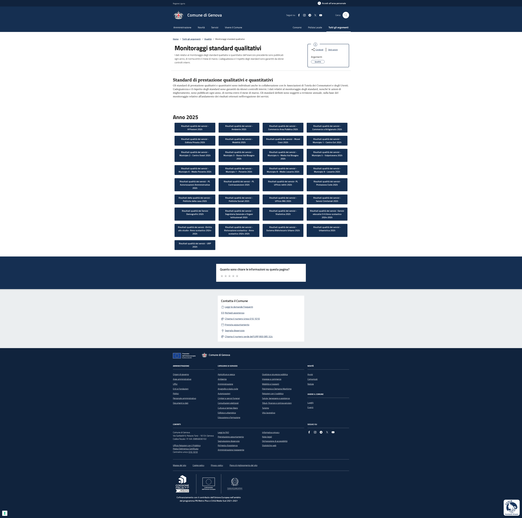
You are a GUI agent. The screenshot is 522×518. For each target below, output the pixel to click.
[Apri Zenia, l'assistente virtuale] (512, 508)
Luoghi (310, 402)
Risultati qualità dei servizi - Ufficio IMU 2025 (283, 199)
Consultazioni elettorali (228, 403)
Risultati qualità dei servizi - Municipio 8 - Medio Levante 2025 (283, 170)
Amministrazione (182, 27)
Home (175, 39)
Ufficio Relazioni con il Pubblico (187, 445)
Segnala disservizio (235, 330)
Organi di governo (181, 374)
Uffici (175, 384)
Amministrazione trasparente (231, 449)
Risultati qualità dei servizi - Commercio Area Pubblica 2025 (283, 127)
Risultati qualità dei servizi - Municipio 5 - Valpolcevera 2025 (327, 153)
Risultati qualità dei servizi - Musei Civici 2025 (283, 140)
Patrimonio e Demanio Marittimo (276, 388)
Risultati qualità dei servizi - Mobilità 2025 (239, 140)
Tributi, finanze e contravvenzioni (277, 403)
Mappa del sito (179, 465)
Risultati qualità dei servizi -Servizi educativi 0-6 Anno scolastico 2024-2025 (327, 214)
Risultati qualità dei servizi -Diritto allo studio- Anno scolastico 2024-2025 (195, 230)
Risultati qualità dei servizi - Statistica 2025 (283, 212)
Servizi (214, 27)
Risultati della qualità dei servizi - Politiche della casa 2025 (195, 199)
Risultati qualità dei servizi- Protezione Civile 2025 (327, 183)
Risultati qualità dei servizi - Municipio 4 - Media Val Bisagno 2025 (283, 155)
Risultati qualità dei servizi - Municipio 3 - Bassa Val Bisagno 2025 (238, 155)
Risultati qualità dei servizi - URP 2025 (195, 245)
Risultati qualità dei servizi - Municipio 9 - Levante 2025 (327, 170)
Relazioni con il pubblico (272, 393)
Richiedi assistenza (234, 313)
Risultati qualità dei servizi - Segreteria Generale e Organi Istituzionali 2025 (239, 214)
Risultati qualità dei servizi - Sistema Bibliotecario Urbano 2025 (283, 228)
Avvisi (310, 374)
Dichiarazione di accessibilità (274, 441)
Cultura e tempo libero (228, 408)
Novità (201, 27)
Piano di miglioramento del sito (243, 465)
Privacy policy (217, 465)
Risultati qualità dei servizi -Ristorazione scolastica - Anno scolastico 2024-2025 (239, 230)
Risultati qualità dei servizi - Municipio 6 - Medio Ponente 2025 (195, 170)
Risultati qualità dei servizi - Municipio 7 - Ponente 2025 (239, 170)
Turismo (265, 408)
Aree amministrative (182, 379)
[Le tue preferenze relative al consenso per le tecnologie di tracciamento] (4, 513)
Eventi (310, 407)
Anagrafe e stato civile (228, 388)
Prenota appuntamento (237, 324)
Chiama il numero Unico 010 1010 (242, 319)
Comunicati (312, 379)
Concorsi (297, 27)
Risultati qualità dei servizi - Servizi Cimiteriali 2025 (327, 199)
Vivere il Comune (233, 27)
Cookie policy (198, 465)
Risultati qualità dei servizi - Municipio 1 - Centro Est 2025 (327, 140)
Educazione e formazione (229, 417)
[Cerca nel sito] (346, 15)
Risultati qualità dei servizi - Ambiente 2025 (239, 127)
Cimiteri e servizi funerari (229, 398)
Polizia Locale (315, 27)
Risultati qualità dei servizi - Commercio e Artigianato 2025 (327, 127)
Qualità (208, 39)
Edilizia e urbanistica (227, 412)
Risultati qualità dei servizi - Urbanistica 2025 (327, 228)
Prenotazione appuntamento (231, 436)
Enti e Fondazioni (180, 388)
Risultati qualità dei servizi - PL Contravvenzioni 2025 (239, 183)
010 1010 (193, 452)
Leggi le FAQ (223, 432)
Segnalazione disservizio (229, 441)
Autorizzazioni (224, 393)
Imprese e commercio (271, 379)
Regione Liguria (179, 3)
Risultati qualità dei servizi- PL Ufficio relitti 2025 (283, 183)
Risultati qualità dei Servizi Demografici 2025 (195, 212)
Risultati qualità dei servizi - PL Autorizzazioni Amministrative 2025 (195, 185)
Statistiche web (269, 445)
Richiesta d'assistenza (228, 445)
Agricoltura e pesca (226, 374)
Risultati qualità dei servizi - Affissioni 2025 (195, 127)
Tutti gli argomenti (339, 27)
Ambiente (222, 379)
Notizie (310, 384)
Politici (176, 393)
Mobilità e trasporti (270, 384)
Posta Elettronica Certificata (185, 448)
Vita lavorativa (268, 412)
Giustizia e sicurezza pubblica (275, 374)
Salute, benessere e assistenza (276, 398)
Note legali (267, 436)
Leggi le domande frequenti (239, 307)
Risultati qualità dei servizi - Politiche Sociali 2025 (239, 199)
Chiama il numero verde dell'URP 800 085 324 (249, 336)
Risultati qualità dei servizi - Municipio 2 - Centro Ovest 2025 (195, 153)
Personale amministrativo (184, 398)
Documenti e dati (180, 403)
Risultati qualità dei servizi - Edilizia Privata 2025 (195, 140)
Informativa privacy (270, 432)
